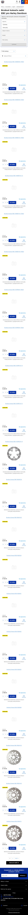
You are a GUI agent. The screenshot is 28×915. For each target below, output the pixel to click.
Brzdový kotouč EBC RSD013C (14, 745)
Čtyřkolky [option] (5, 24)
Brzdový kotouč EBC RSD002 (14, 631)
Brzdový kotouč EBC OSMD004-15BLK (14, 99)
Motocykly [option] (5, 27)
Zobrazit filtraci (7, 56)
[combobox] (14, 21)
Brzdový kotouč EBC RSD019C (14, 517)
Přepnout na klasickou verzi (14, 912)
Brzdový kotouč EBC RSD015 (14, 821)
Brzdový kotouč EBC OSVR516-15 (14, 403)
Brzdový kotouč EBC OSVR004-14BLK (14, 289)
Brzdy (14, 6)
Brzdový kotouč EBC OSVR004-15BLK (14, 327)
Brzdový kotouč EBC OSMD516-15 (14, 175)
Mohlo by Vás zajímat (6, 889)
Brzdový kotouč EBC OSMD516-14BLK (14, 137)
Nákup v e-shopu (5, 881)
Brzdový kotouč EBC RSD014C (14, 783)
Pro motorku (8, 6)
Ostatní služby (4, 885)
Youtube (25, 905)
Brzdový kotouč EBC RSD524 (14, 555)
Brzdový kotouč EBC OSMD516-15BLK (14, 213)
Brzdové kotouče (20, 6)
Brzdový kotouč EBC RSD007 (14, 669)
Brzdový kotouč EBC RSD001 (14, 593)
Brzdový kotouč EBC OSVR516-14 (14, 365)
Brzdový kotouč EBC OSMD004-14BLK (14, 61)
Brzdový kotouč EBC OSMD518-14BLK (14, 251)
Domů (2, 6)
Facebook (5, 905)
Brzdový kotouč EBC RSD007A (14, 479)
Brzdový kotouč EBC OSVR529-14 (14, 441)
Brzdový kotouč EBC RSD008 (14, 707)
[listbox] (14, 26)
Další (16, 858)
